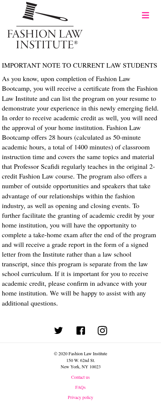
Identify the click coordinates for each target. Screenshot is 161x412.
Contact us (80, 377)
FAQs (80, 387)
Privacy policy (80, 397)
